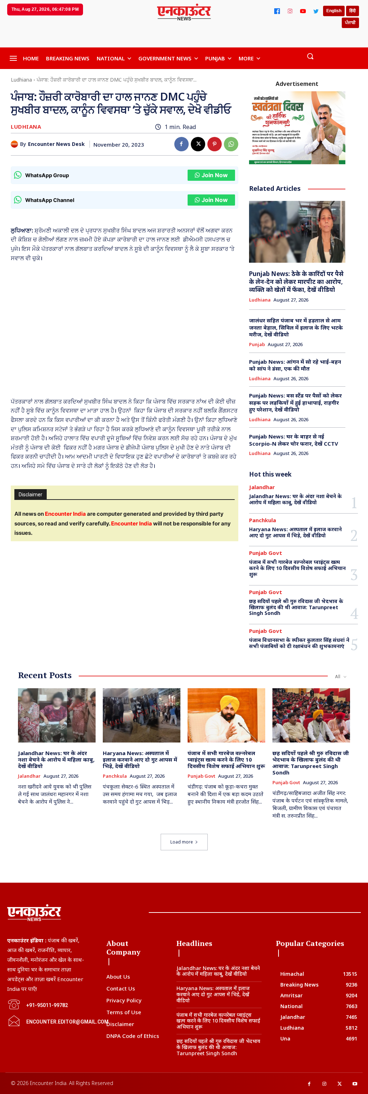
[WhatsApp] (231, 144)
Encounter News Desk (56, 144)
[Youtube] (355, 1084)
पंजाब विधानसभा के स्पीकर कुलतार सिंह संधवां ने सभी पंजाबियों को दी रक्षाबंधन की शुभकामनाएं (299, 642)
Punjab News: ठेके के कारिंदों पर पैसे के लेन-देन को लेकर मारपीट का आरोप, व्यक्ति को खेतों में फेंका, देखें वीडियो (296, 282)
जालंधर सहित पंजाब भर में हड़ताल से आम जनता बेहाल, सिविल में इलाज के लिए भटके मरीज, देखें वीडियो (296, 327)
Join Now (215, 175)
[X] (198, 144)
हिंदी (352, 10)
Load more (181, 842)
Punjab (257, 345)
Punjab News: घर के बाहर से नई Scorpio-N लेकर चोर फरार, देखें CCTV (293, 440)
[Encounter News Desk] (15, 144)
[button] (310, 56)
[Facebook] (277, 11)
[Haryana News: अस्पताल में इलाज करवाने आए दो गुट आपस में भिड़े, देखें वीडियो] (141, 715)
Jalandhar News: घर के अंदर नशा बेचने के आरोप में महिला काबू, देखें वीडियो (295, 499)
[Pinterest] (214, 144)
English (333, 10)
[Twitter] (316, 11)
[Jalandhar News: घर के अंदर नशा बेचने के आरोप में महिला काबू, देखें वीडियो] (57, 715)
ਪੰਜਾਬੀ (350, 22)
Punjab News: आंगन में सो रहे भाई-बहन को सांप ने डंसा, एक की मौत (295, 365)
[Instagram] (290, 11)
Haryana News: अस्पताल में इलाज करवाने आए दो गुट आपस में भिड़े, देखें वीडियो (295, 532)
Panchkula (262, 520)
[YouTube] (303, 11)
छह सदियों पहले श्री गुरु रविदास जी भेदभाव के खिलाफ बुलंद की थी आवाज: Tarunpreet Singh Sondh (296, 607)
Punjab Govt (265, 553)
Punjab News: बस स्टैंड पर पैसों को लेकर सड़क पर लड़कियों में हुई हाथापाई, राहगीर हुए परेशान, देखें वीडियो (295, 402)
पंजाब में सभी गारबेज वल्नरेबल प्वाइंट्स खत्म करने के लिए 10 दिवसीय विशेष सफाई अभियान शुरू (297, 568)
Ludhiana (21, 79)
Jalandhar (262, 487)
